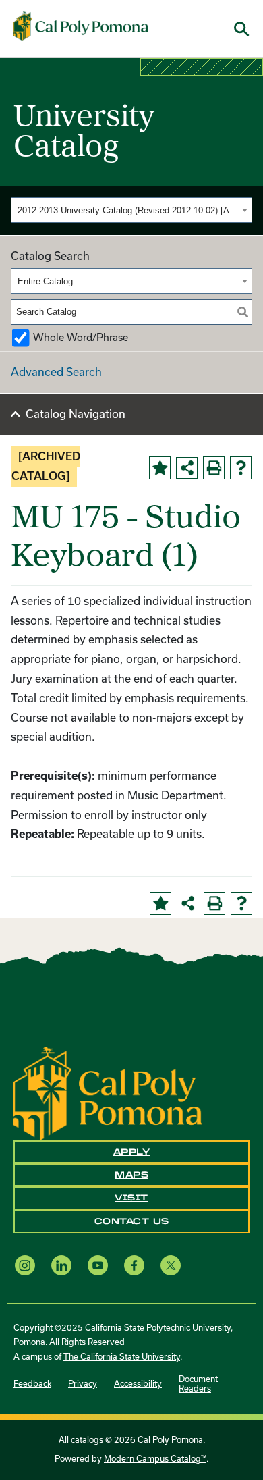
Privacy (82, 1383)
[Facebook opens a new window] (134, 1265)
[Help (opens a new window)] (241, 467)
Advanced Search (56, 372)
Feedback (32, 1383)
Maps (131, 1175)
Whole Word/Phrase (80, 337)
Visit (131, 1197)
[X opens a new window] (170, 1265)
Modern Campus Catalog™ (155, 1458)
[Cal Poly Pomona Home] (80, 26)
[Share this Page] (187, 468)
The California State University (121, 1356)
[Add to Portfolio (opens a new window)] (160, 467)
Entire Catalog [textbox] (45, 281)
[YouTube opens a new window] (97, 1265)
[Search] (242, 312)
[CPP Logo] (107, 1092)
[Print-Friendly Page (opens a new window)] (214, 467)
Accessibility (138, 1383)
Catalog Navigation (75, 414)
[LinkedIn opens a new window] (61, 1265)
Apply (131, 1152)
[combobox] (131, 210)
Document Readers (198, 1384)
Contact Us (131, 1221)
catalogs (87, 1439)
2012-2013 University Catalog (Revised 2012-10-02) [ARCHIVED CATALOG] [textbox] (128, 210)
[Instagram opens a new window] (24, 1265)
